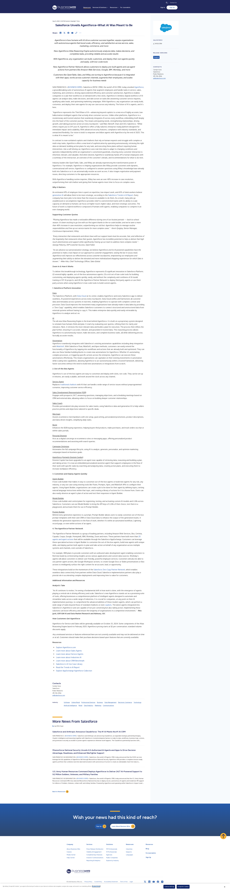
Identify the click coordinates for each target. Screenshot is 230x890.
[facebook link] (158, 882)
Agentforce (139, 87)
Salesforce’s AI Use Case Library (69, 664)
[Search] (167, 3)
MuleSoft (60, 346)
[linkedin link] (149, 882)
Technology (137, 702)
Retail (80, 705)
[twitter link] (145, 882)
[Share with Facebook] (68, 32)
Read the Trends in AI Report (68, 667)
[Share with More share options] (80, 32)
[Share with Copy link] (76, 32)
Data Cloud (81, 296)
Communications (108, 705)
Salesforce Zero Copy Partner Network (109, 569)
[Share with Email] (72, 32)
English (156, 57)
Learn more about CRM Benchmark (70, 660)
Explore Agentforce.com (66, 647)
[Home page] (64, 7)
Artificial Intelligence (70, 705)
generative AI (57, 195)
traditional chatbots (68, 384)
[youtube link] (154, 882)
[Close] (224, 887)
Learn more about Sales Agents (69, 650)
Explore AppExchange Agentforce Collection (74, 670)
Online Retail (75, 702)
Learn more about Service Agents (69, 654)
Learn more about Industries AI (68, 657)
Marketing (98, 705)
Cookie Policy (96, 886)
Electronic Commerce (125, 702)
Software (67, 702)
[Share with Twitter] (64, 32)
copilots (108, 605)
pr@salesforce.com (58, 695)
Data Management (110, 702)
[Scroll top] (223, 836)
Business (100, 702)
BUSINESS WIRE (75, 87)
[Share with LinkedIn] (60, 32)
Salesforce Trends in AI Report (120, 195)
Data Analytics (88, 705)
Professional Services (88, 702)
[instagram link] (162, 882)
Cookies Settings (169, 886)
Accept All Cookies (183, 886)
